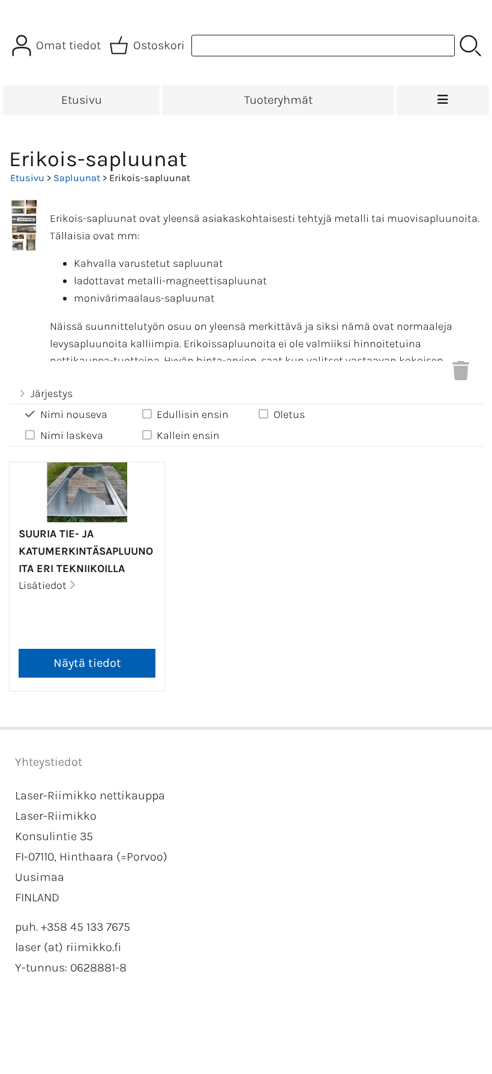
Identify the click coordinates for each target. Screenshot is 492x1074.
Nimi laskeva (71, 435)
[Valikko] (443, 100)
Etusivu (81, 100)
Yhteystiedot (48, 762)
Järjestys (52, 393)
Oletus (289, 414)
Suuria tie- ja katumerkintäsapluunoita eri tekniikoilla (86, 551)
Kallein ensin (188, 435)
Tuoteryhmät (278, 100)
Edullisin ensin (193, 414)
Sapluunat (76, 177)
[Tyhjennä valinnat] (460, 374)
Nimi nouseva (73, 414)
